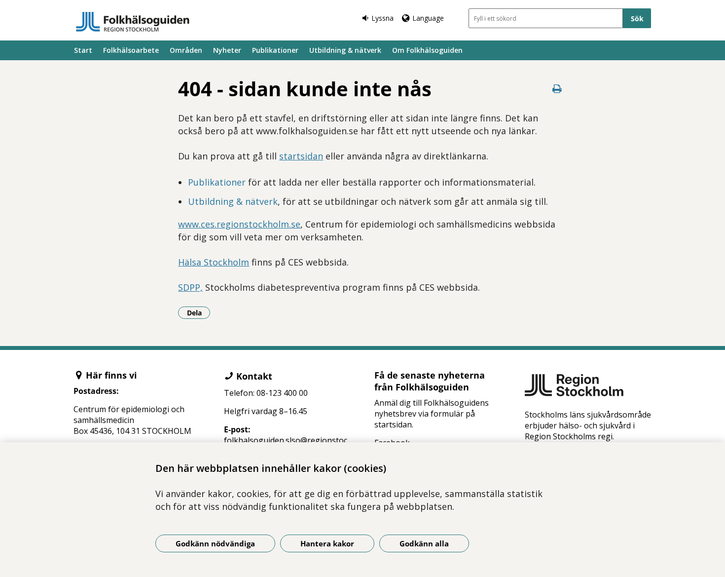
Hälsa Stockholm (213, 262)
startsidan (301, 156)
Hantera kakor (327, 543)
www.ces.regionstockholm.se (239, 224)
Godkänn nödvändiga (215, 543)
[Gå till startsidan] (132, 22)
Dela (198, 312)
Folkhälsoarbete (131, 50)
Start (83, 50)
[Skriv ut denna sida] (557, 88)
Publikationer (275, 50)
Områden (186, 50)
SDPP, (190, 287)
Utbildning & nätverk (345, 50)
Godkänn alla (424, 543)
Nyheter (227, 50)
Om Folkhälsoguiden (427, 50)
